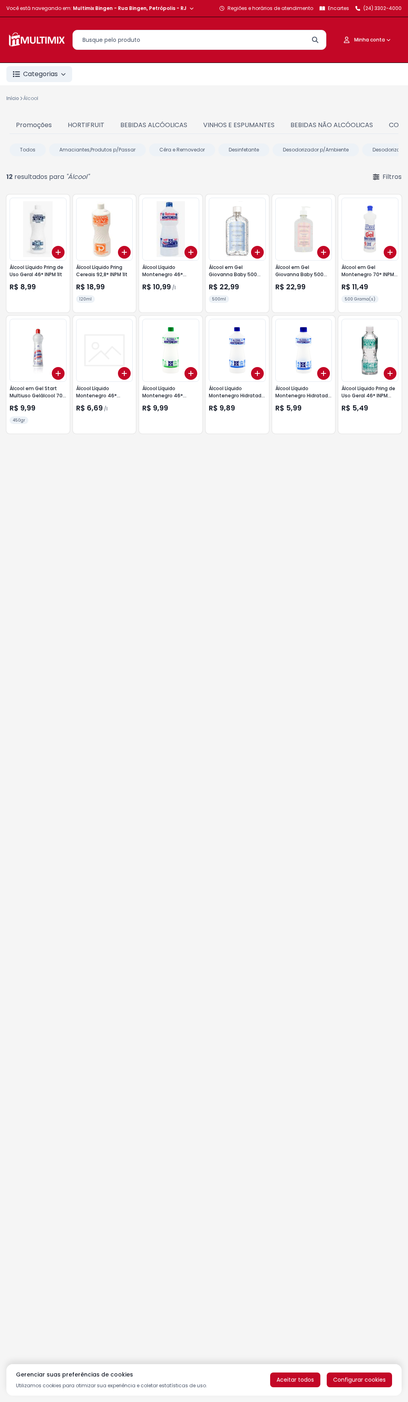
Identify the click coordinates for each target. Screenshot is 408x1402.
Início (12, 98)
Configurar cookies (359, 1380)
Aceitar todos (295, 1380)
